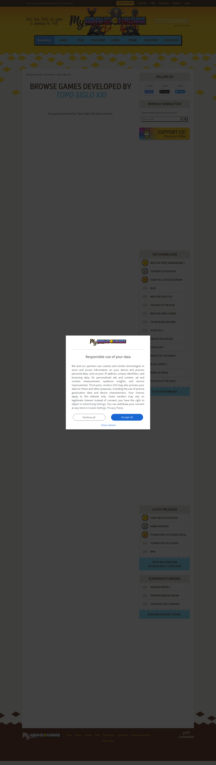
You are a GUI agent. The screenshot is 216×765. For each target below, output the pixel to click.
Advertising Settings (94, 404)
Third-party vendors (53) (103, 385)
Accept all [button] (127, 417)
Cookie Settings (97, 408)
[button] (108, 425)
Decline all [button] (89, 417)
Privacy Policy (115, 408)
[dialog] (108, 382)
